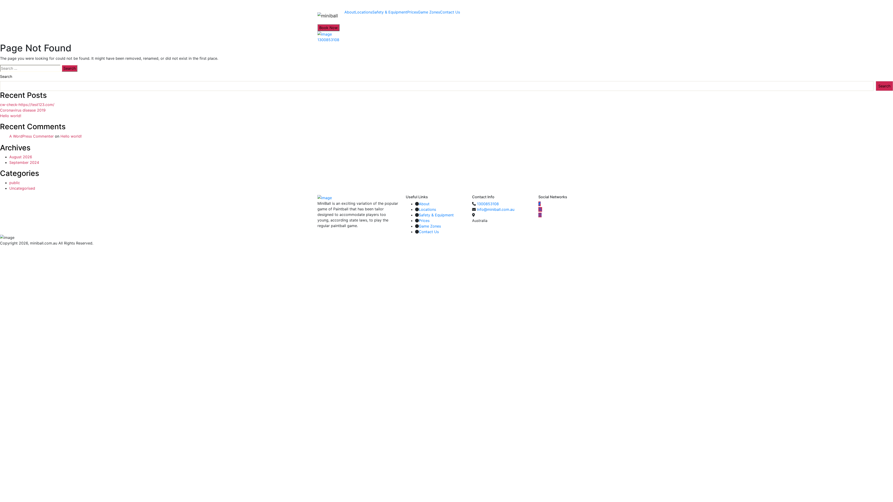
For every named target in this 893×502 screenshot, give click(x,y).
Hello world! (10, 115)
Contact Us (450, 12)
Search (6, 76)
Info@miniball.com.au (495, 209)
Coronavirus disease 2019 (23, 110)
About (349, 12)
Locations (363, 12)
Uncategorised (22, 188)
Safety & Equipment (389, 12)
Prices (412, 12)
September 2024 (24, 162)
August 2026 (20, 157)
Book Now (328, 27)
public (14, 182)
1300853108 (488, 203)
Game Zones (429, 12)
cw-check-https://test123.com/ (27, 104)
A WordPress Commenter (31, 136)
